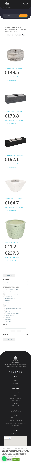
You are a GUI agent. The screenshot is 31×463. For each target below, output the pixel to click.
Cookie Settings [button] (7, 459)
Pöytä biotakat (19, 77)
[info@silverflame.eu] (9, 372)
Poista (9, 275)
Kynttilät (7, 257)
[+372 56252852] (13, 372)
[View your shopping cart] (27, 4)
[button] (4, 458)
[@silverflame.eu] (21, 372)
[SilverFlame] (7, 3)
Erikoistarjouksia (9, 77)
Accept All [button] (16, 459)
